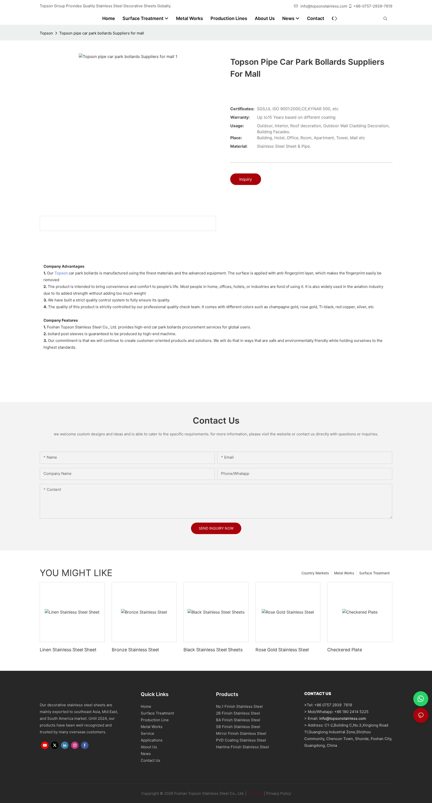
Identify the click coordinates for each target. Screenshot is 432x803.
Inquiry (245, 179)
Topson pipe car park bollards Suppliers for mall (101, 33)
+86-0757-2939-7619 (373, 6)
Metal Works (344, 573)
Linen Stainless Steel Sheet (68, 649)
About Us (149, 747)
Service (147, 733)
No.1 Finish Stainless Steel (239, 706)
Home (146, 706)
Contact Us (150, 760)
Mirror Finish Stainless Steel (241, 733)
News (146, 753)
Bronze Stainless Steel (135, 649)
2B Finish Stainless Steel (238, 713)
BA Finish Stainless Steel (238, 720)
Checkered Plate (344, 649)
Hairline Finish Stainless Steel (242, 747)
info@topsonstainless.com (323, 6)
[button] (335, 18)
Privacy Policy (278, 793)
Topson (46, 33)
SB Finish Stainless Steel (238, 726)
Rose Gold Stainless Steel (282, 649)
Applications (151, 740)
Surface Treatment (374, 573)
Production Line (155, 720)
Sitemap (255, 793)
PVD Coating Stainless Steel (241, 740)
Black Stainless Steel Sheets (213, 649)
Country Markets (315, 573)
